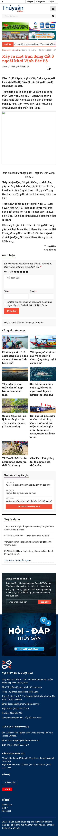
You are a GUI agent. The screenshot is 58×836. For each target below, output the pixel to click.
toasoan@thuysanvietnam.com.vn (24, 704)
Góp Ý (5, 808)
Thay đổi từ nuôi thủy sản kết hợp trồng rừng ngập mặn (12, 389)
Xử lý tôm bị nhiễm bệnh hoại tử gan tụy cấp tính (28, 485)
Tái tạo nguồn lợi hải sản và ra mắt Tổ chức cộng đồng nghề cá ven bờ (43, 357)
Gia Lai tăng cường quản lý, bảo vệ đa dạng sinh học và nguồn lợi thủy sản (41, 389)
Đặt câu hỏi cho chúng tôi (28, 506)
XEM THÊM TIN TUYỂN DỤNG (17, 560)
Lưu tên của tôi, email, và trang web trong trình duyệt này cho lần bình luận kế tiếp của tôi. (29, 304)
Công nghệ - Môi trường (11, 50)
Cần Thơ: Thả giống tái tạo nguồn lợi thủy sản (42, 462)
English (51, 2)
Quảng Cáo (7, 804)
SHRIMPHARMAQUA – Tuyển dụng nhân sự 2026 (26, 535)
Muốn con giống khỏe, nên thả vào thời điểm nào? (29, 501)
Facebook (6, 811)
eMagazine (40, 2)
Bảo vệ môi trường (29, 50)
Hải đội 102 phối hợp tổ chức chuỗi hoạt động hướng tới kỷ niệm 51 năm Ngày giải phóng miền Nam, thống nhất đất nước (42, 426)
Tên (6, 291)
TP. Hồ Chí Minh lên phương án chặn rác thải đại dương (14, 462)
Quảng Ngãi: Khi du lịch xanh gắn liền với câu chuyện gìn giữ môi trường (14, 421)
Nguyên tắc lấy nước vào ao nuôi (21, 493)
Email (33, 291)
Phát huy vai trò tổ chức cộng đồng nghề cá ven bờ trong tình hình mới (15, 357)
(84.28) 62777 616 (21, 708)
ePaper (30, 2)
